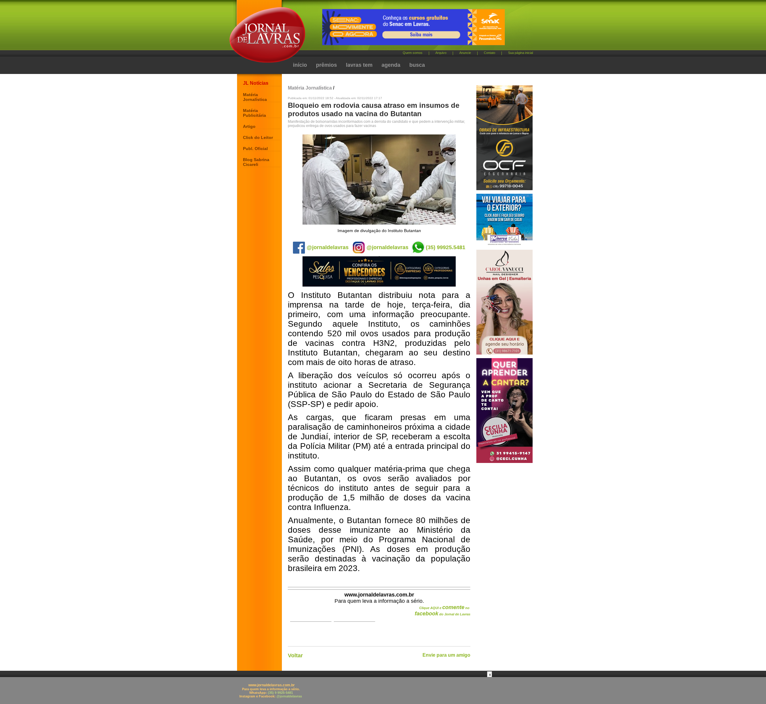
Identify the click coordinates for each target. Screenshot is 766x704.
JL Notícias (255, 83)
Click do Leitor (258, 137)
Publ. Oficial (255, 148)
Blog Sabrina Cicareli (256, 162)
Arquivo (440, 52)
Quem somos (412, 52)
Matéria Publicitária (254, 113)
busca (417, 65)
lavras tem (359, 65)
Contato (489, 52)
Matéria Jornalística (255, 97)
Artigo (249, 126)
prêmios (326, 65)
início (300, 65)
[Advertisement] (383, 690)
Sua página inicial (520, 52)
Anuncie (465, 52)
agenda (391, 65)
